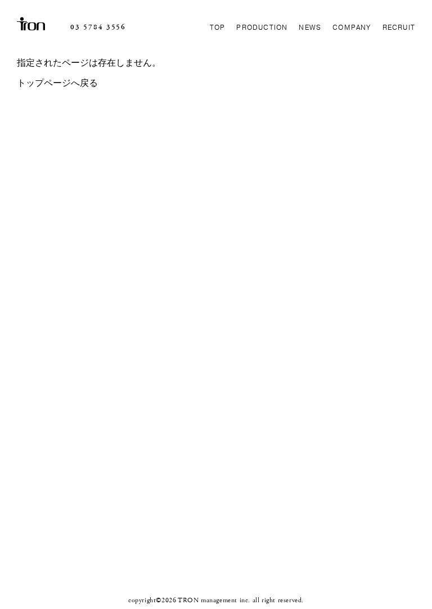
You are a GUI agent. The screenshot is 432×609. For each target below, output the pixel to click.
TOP (218, 27)
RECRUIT (398, 27)
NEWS (310, 27)
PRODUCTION (261, 27)
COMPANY (351, 27)
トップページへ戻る (57, 83)
